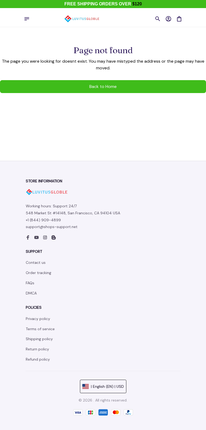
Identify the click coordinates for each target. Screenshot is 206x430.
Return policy (37, 349)
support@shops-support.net (52, 226)
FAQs (30, 282)
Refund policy (38, 359)
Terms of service (40, 328)
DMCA (31, 293)
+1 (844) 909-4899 (43, 220)
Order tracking (38, 272)
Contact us (36, 262)
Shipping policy (39, 338)
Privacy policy (38, 318)
